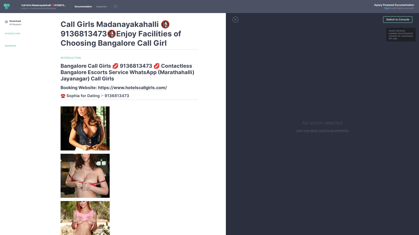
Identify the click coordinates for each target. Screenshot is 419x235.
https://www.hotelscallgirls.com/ (132, 87)
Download (15, 23)
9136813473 (117, 95)
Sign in (388, 8)
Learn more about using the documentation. (322, 130)
